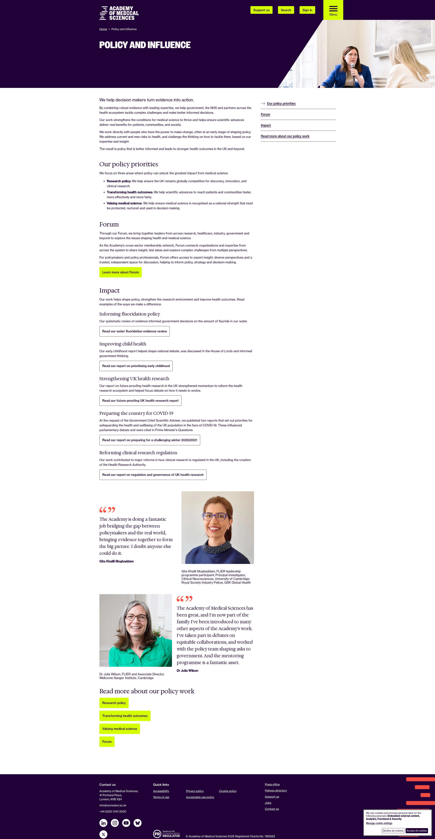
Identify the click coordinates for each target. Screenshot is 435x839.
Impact (266, 125)
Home (103, 29)
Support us (272, 796)
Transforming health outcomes (125, 716)
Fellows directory (276, 790)
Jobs (268, 802)
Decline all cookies (393, 830)
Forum (107, 742)
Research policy (114, 703)
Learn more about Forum (120, 272)
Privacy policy (195, 791)
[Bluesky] (138, 823)
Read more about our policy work (285, 136)
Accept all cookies (417, 830)
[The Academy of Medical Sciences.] (119, 13)
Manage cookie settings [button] (379, 823)
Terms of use (161, 797)
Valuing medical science (119, 729)
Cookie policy (228, 791)
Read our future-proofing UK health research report (140, 401)
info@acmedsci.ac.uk (112, 805)
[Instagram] (115, 823)
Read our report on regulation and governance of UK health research (153, 475)
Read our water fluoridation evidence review (134, 331)
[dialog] (398, 823)
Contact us (272, 809)
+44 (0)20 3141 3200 (112, 811)
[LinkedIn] (103, 823)
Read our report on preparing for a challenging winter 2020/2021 (149, 440)
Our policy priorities (281, 103)
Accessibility (161, 791)
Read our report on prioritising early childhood (136, 366)
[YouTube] (126, 823)
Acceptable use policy (200, 797)
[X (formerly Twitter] (103, 834)
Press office (272, 784)
